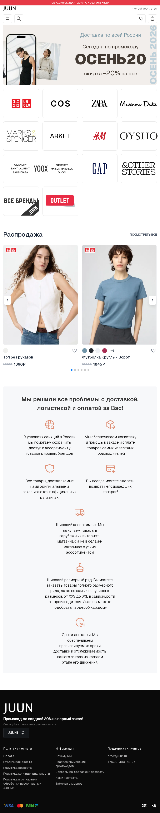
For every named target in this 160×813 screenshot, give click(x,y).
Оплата (8, 756)
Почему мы (64, 756)
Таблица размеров (69, 783)
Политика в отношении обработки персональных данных (22, 783)
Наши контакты (67, 777)
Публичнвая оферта (17, 762)
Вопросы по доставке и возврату (80, 772)
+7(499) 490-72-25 (144, 8)
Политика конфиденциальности (26, 773)
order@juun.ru (117, 756)
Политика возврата (17, 767)
